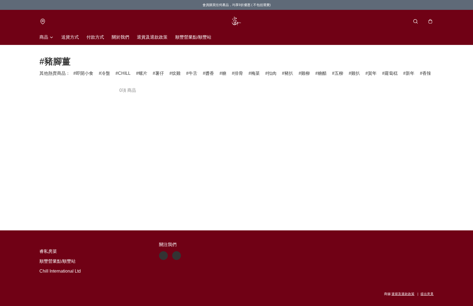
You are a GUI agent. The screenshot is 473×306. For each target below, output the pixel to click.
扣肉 (272, 73)
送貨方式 (70, 37)
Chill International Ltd (60, 271)
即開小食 (84, 73)
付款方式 (95, 37)
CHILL (124, 73)
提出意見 (427, 294)
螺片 (143, 73)
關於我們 (120, 37)
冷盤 (105, 73)
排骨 (238, 73)
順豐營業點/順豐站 (193, 37)
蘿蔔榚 (391, 73)
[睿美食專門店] (236, 21)
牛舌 (193, 73)
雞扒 (355, 73)
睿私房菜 (48, 251)
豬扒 (288, 73)
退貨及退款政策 (152, 37)
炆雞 (176, 73)
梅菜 (255, 73)
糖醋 (322, 73)
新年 (410, 73)
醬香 (209, 73)
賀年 (372, 73)
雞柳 (305, 73)
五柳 (338, 73)
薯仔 (159, 73)
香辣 (426, 73)
